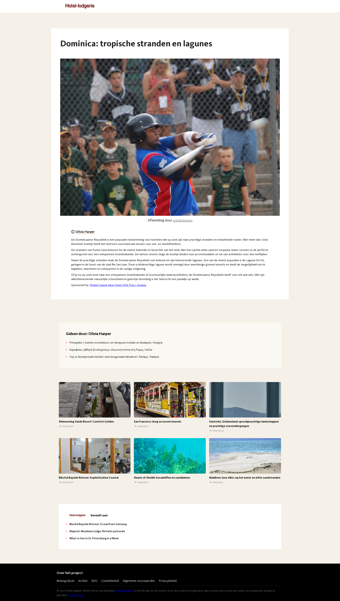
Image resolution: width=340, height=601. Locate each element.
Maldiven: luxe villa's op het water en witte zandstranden (244, 477)
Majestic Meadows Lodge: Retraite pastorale (97, 531)
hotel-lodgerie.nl (124, 590)
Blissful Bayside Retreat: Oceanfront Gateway (98, 524)
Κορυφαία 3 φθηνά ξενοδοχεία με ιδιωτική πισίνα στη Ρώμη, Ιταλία (110, 349)
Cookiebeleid (110, 581)
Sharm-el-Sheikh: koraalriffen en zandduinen (162, 477)
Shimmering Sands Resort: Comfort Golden (86, 421)
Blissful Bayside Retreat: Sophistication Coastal (88, 477)
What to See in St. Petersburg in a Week (94, 538)
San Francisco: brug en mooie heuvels (157, 421)
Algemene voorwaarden (139, 581)
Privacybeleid (168, 581)
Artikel (82, 581)
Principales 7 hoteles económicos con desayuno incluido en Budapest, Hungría (115, 342)
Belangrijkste (65, 581)
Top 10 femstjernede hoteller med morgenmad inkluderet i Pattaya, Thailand (114, 356)
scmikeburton (182, 220)
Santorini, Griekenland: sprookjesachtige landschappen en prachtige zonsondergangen (244, 424)
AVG (94, 581)
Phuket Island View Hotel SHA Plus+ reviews (118, 285)
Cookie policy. (76, 595)
